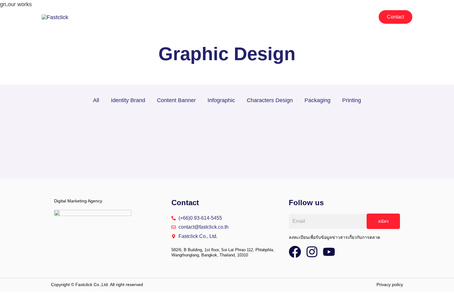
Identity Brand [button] (128, 100)
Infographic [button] (221, 100)
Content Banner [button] (176, 100)
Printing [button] (351, 100)
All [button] (96, 100)
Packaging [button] (317, 100)
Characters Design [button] (270, 100)
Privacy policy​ (389, 284)
